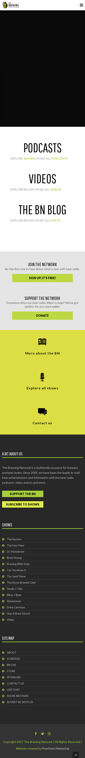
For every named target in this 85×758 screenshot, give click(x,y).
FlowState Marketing (55, 748)
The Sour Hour (15, 545)
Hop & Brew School (18, 613)
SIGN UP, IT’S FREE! (42, 278)
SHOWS (29, 158)
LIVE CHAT (13, 689)
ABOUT (11, 652)
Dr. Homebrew (15, 551)
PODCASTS (59, 158)
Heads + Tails (14, 588)
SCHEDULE (13, 658)
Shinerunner (14, 601)
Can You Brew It (16, 570)
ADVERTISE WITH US (20, 702)
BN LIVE (11, 665)
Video (10, 619)
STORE (11, 671)
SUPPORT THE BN (23, 494)
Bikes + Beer (14, 595)
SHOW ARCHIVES (17, 696)
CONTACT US (15, 683)
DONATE (42, 315)
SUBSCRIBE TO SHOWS (22, 504)
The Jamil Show (16, 576)
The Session (14, 539)
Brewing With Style (18, 564)
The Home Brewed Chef (21, 582)
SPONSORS (14, 677)
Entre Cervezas (16, 607)
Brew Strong (14, 557)
